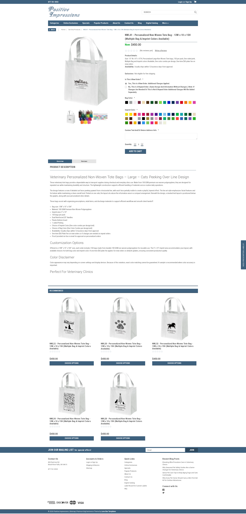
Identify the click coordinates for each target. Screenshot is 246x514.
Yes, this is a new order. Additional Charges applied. (149, 83)
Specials (85, 23)
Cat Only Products (74, 29)
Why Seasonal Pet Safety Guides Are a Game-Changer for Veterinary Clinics (178, 469)
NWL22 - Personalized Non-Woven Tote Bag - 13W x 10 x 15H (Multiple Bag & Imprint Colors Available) (70, 346)
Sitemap (89, 468)
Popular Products (101, 23)
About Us (116, 23)
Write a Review (161, 51)
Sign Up (189, 2)
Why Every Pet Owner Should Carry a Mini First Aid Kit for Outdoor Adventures (180, 479)
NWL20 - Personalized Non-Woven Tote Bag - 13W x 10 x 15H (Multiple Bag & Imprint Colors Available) (121, 346)
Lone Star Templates (108, 511)
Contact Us (129, 23)
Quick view (71, 340)
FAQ (125, 489)
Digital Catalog (152, 23)
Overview (60, 161)
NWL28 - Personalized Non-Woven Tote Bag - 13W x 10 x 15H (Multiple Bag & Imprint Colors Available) (121, 421)
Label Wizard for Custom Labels (135, 486)
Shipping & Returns (92, 465)
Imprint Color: (131, 110)
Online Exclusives (70, 23)
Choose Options (72, 363)
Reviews (84, 161)
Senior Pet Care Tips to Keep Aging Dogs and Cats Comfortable (180, 474)
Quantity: (128, 144)
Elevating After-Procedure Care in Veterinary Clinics (178, 463)
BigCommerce (88, 511)
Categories (54, 23)
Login (180, 2)
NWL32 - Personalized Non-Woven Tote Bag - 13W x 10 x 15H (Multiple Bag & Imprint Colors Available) (172, 346)
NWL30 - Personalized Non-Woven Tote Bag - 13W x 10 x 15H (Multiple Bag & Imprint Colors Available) (70, 421)
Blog (140, 23)
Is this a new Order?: (134, 79)
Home (63, 29)
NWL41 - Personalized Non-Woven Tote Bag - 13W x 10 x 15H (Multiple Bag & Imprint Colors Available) (117, 29)
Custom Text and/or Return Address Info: (142, 130)
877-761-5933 (53, 2)
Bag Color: (130, 98)
